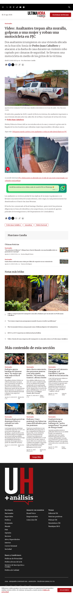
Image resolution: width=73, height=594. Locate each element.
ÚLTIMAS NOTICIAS (60, 15)
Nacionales (8, 23)
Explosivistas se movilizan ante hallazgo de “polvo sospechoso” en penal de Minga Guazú (57, 423)
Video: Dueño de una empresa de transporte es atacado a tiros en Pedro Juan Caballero (38, 339)
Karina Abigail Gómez (27, 254)
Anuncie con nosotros (35, 510)
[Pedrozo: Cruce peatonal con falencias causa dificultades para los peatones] (36, 408)
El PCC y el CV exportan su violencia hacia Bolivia (24, 333)
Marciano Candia (17, 235)
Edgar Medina (42, 396)
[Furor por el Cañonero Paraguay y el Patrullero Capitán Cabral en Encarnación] (58, 358)
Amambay (28, 225)
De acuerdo (64, 590)
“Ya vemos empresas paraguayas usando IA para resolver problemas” (32, 321)
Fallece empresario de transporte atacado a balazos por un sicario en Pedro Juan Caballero (35, 314)
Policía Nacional (41, 225)
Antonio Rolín (64, 394)
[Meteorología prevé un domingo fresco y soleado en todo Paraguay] (15, 408)
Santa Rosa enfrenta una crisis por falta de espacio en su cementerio (28, 261)
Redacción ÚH (21, 397)
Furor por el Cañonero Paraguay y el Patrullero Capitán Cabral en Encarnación (58, 372)
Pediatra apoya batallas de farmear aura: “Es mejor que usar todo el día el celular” (13, 373)
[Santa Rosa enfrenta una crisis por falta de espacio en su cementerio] (64, 261)
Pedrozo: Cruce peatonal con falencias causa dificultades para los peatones (36, 422)
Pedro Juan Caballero (13, 225)
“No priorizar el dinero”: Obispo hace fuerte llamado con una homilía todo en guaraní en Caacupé (31, 251)
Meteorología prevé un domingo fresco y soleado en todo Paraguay (15, 422)
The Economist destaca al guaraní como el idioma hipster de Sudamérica (33, 327)
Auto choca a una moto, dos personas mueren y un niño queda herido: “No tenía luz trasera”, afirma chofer (36, 373)
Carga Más (36, 457)
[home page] (36, 14)
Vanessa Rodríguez (26, 264)
